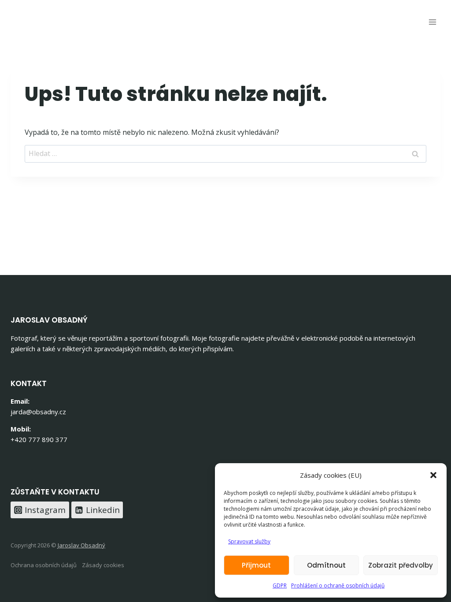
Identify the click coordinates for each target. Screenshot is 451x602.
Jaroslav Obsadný (81, 545)
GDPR (280, 585)
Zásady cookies (103, 565)
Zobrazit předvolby (400, 565)
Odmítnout (326, 565)
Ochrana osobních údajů (44, 565)
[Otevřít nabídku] (432, 22)
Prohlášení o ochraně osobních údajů (337, 585)
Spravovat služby (249, 541)
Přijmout (256, 565)
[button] (433, 475)
